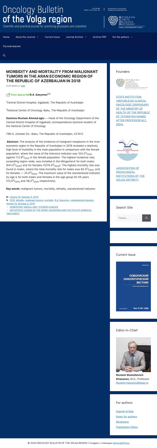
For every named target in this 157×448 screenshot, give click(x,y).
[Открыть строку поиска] (4, 55)
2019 (12, 200)
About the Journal (25, 37)
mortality (49, 200)
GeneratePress (121, 443)
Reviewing (122, 421)
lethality (20, 200)
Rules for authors (126, 416)
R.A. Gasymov (62, 200)
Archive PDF (99, 37)
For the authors (121, 37)
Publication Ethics (127, 427)
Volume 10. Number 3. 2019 (24, 197)
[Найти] (146, 218)
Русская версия (11, 46)
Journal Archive (74, 37)
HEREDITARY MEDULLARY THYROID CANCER (34, 207)
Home (6, 37)
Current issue (52, 37)
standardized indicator (82, 200)
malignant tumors (34, 200)
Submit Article (125, 411)
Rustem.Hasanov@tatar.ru (132, 382)
